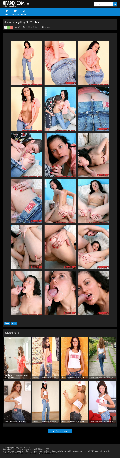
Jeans (14, 323)
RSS (47, 449)
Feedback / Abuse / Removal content (16, 447)
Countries (24, 14)
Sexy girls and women (14, 4)
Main (6, 14)
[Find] (115, 4)
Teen (7, 323)
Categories (15, 14)
